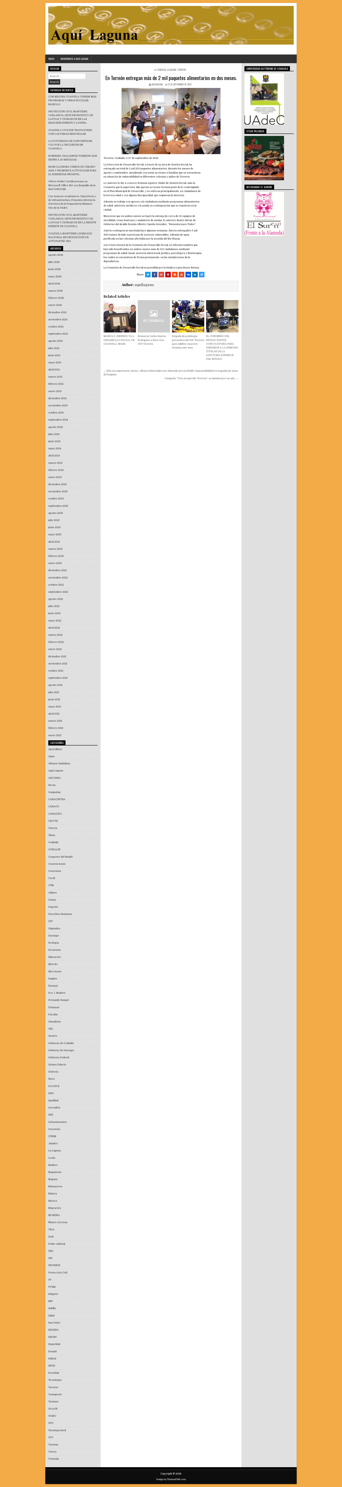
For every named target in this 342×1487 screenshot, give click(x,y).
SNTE (51, 1365)
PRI (50, 1258)
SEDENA (53, 1330)
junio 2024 (54, 441)
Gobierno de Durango (61, 1050)
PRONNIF (54, 1265)
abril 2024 (54, 455)
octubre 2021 (55, 670)
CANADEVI (55, 813)
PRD (50, 1251)
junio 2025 (54, 355)
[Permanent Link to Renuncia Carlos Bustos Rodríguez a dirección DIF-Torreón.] (154, 316)
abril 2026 (54, 283)
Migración (54, 1208)
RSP (50, 1301)
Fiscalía (53, 1014)
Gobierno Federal (58, 1057)
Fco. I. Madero (57, 993)
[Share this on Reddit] (175, 274)
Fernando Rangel (58, 1000)
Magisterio (55, 1172)
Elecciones (54, 971)
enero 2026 (55, 305)
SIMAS (52, 1358)
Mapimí (52, 1179)
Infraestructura (57, 1122)
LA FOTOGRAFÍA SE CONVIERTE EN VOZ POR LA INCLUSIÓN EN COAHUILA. (70, 145)
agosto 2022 (55, 599)
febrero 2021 (55, 728)
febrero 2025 (56, 384)
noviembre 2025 (58, 319)
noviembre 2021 (57, 663)
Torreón (181, 69)
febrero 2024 (56, 470)
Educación (54, 957)
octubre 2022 (56, 584)
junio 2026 (54, 269)
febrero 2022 (56, 642)
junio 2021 (54, 699)
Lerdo (51, 1158)
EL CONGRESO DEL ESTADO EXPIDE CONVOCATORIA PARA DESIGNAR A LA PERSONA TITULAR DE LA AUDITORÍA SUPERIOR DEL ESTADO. (222, 347)
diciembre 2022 (57, 570)
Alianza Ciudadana (59, 763)
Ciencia (52, 828)
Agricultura (55, 749)
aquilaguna (157, 84)
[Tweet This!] (148, 274)
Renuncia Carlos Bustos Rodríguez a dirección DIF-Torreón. (152, 340)
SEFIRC (52, 1337)
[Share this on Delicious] (201, 274)
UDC (51, 1423)
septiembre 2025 (58, 333)
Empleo (52, 978)
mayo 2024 (54, 448)
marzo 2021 (55, 721)
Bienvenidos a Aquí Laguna (74, 58)
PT (49, 1279)
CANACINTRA (56, 799)
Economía (54, 950)
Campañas (54, 792)
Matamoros (55, 1186)
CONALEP (54, 849)
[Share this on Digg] (188, 274)
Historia (53, 1071)
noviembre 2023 (58, 491)
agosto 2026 (55, 255)
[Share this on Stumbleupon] (181, 274)
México (52, 1201)
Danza (52, 899)
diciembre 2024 (57, 398)
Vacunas (53, 1444)
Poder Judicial (56, 1244)
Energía (53, 985)
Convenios (54, 871)
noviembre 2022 (58, 577)
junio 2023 (54, 527)
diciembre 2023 (57, 484)
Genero (52, 1036)
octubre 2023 (56, 498)
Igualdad (53, 1100)
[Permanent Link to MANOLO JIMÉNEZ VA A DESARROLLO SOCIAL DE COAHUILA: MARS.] (120, 316)
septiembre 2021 (58, 678)
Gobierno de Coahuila (61, 1043)
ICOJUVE (53, 1086)
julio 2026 (54, 262)
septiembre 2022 (58, 592)
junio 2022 (54, 613)
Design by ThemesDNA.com (171, 1479)
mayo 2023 (54, 534)
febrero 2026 (56, 298)
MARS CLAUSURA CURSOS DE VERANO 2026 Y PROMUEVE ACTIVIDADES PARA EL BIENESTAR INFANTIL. (72, 170)
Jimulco (53, 1143)
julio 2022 (54, 606)
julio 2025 (54, 348)
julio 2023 (54, 520)
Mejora (52, 1193)
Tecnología (55, 1380)
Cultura (52, 892)
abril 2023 (54, 541)
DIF (50, 921)
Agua (51, 756)
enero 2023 (55, 563)
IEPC (51, 1093)
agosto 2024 (55, 427)
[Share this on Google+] (161, 274)
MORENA (54, 1215)
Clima (51, 835)
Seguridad (54, 1344)
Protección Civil (57, 1272)
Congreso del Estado (60, 856)
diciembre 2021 (57, 656)
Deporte (53, 907)
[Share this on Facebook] (154, 274)
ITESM (52, 1136)
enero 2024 (55, 477)
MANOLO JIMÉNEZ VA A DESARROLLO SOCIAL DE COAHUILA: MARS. (119, 340)
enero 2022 (55, 649)
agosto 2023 (55, 513)
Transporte (55, 1394)
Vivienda (53, 1458)
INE (50, 1114)
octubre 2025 (56, 326)
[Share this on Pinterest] (168, 274)
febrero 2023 (56, 556)
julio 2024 (54, 434)
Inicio (51, 58)
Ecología (53, 942)
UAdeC (52, 1415)
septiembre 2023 (58, 506)
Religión (53, 1294)
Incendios (54, 1107)
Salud (51, 1315)
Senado (52, 1351)
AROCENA (54, 778)
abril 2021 (54, 713)
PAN (51, 1236)
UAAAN (53, 1408)
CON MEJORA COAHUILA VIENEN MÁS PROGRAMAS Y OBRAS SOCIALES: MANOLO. (72, 100)
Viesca (52, 1451)
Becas (52, 785)
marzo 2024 (55, 463)
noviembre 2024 (58, 405)
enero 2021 (54, 735)
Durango (53, 935)
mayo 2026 (55, 276)
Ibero (51, 1079)
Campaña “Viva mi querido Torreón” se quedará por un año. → (201, 378)
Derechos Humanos (60, 914)
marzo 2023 (55, 549)
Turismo (53, 1401)
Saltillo (52, 1308)
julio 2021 (53, 692)
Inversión (54, 1129)
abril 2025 (54, 369)
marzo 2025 (55, 376)
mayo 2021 (54, 706)
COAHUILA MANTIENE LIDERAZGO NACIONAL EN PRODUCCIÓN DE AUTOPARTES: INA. (70, 237)
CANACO (53, 806)
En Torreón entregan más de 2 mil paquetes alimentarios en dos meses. (171, 78)
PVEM (52, 1287)
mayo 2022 (54, 620)
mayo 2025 (54, 362)
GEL (50, 1028)
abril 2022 (54, 627)
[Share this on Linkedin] (195, 274)
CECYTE (53, 821)
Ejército (53, 964)
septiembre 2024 (58, 419)
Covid (51, 878)
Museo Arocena (57, 1222)
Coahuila (161, 69)
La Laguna (171, 69)
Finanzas (53, 1007)
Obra (51, 1229)
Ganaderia (54, 1021)
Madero (53, 1165)
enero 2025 (55, 391)
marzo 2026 (55, 290)
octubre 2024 (56, 412)
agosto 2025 (55, 341)
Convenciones (57, 864)
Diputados (54, 928)
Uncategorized (57, 1430)
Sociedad (53, 1373)
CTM (51, 885)
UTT (50, 1437)
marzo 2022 (55, 635)
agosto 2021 (55, 685)
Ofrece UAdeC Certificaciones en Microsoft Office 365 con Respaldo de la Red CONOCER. (71, 185)
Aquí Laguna (55, 770)
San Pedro (54, 1322)
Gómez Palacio (57, 1064)
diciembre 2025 (57, 312)
